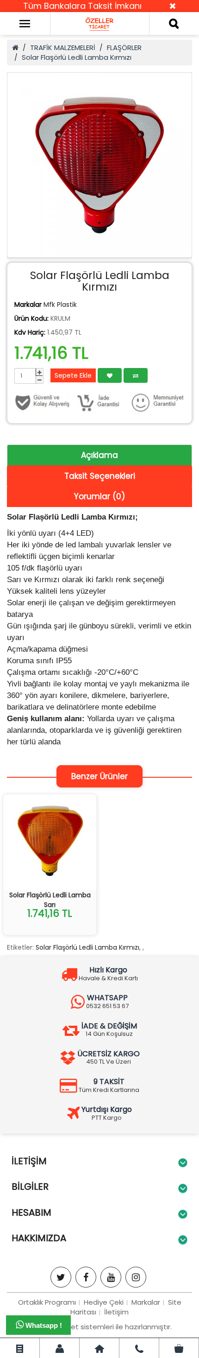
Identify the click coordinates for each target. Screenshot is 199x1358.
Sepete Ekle (73, 375)
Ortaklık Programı (47, 1302)
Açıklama (99, 455)
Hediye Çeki (104, 1302)
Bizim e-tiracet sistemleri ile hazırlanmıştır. (99, 1327)
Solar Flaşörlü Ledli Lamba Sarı (50, 899)
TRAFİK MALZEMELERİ (62, 47)
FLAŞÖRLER (124, 47)
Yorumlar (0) (99, 496)
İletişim (116, 1312)
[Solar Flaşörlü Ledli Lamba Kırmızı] (99, 165)
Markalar (145, 1302)
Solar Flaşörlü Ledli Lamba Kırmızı (76, 57)
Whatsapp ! (43, 1325)
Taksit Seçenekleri (99, 476)
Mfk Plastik (60, 304)
